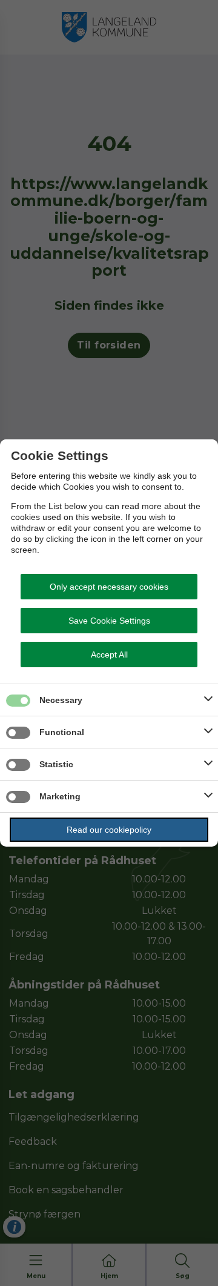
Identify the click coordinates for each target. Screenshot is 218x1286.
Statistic (56, 764)
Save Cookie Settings (109, 620)
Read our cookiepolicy (109, 830)
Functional (61, 732)
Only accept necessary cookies (109, 586)
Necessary (60, 700)
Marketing (60, 796)
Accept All (109, 654)
